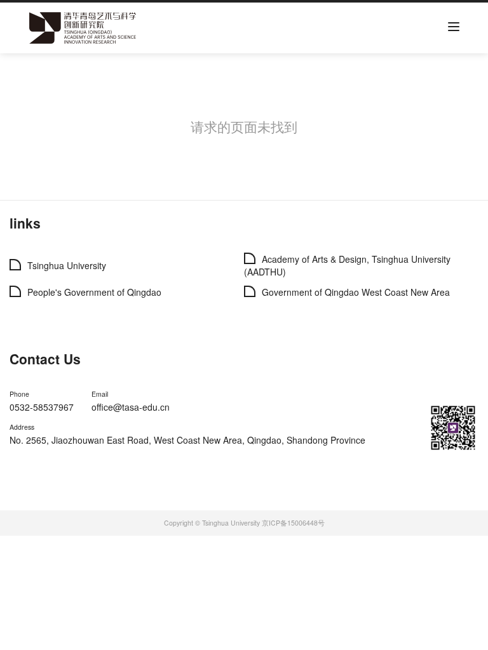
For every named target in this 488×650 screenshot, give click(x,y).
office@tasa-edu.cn (131, 407)
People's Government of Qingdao (94, 292)
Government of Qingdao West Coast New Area (356, 292)
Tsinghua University (66, 265)
